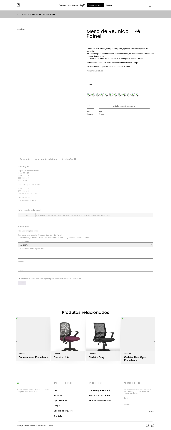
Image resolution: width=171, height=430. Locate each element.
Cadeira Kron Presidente (33, 357)
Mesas (101, 114)
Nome (21, 262)
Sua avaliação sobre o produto (31, 249)
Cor (90, 85)
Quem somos (60, 400)
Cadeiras (21, 354)
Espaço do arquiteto (95, 5)
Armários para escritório (100, 400)
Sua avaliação (24, 241)
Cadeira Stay (96, 357)
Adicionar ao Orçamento (124, 106)
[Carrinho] (150, 5)
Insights (82, 5)
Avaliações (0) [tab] (69, 159)
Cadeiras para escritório (100, 390)
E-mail (21, 270)
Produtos (62, 5)
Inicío (18, 14)
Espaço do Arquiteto (64, 411)
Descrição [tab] (25, 159)
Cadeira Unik (61, 357)
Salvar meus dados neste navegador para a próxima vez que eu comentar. (50, 279)
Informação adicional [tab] (46, 159)
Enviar (151, 411)
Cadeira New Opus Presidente (135, 359)
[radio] (89, 94)
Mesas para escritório (99, 395)
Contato (109, 5)
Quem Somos (72, 5)
